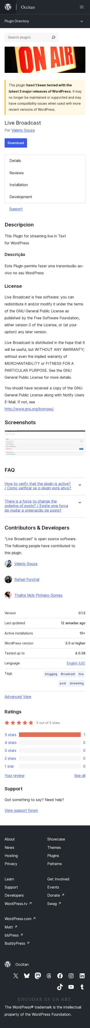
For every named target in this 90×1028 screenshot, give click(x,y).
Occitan (22, 964)
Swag (54, 903)
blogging (51, 674)
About (10, 839)
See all (79, 775)
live (81, 674)
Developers (14, 895)
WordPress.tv (18, 903)
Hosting (11, 855)
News (9, 847)
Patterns (54, 863)
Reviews (16, 173)
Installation (18, 184)
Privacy (11, 863)
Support (16, 209)
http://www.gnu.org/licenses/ (29, 409)
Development (20, 196)
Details (15, 160)
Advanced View (18, 696)
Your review (14, 775)
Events (53, 887)
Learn (9, 879)
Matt (11, 927)
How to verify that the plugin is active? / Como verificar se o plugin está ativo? (38, 486)
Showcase (56, 839)
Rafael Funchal (26, 579)
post (63, 683)
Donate (56, 895)
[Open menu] (82, 7)
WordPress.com (20, 918)
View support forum (21, 810)
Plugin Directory (17, 21)
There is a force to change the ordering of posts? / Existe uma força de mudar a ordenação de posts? (36, 505)
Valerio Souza (23, 130)
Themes (54, 847)
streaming (77, 683)
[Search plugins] (53, 37)
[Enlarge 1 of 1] (79, 436)
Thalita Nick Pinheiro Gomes (38, 595)
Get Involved (58, 879)
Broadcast (68, 674)
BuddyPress (17, 943)
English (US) (76, 663)
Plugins (53, 855)
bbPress (14, 935)
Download (16, 143)
